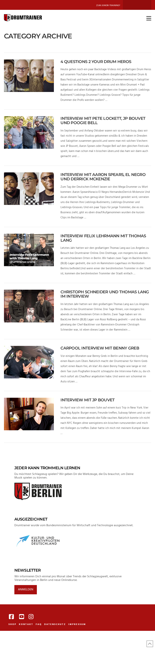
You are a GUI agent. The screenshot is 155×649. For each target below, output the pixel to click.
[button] (148, 19)
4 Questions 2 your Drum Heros (95, 61)
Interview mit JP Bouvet (87, 400)
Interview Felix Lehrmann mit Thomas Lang (103, 238)
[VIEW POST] (29, 75)
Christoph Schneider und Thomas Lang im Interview (104, 294)
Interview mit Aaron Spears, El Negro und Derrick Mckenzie (103, 176)
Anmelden (25, 589)
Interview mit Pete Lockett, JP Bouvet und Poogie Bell (102, 120)
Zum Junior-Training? (108, 5)
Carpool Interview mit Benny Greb (99, 348)
